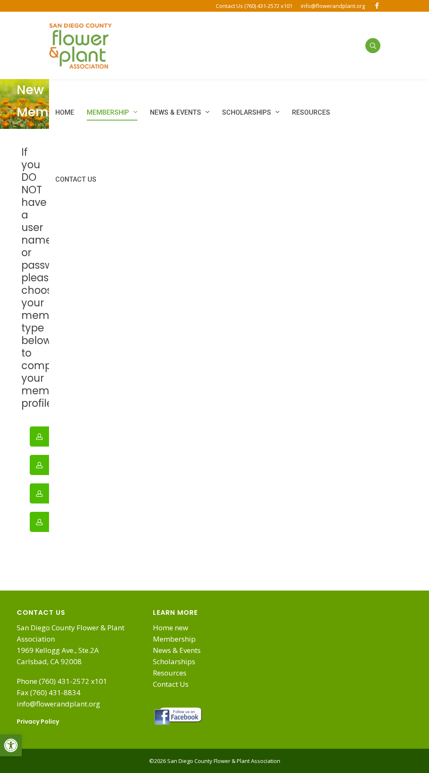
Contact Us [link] (171, 684)
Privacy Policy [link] (38, 721)
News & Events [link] (177, 650)
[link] (11, 745)
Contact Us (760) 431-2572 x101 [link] (254, 6)
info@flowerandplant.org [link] (333, 6)
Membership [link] (174, 639)
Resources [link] (169, 673)
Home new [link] (170, 627)
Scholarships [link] (174, 661)
